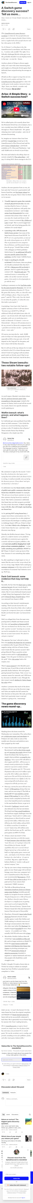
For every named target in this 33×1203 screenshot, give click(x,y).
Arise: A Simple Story (12, 146)
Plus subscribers (20, 157)
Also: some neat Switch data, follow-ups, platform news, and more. (10, 1127)
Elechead (25, 926)
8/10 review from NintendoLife (16, 212)
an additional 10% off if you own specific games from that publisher (18, 254)
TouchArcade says (20, 272)
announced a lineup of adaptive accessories (15, 952)
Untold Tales (12, 141)
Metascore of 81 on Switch (20, 267)
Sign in (29, 2)
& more (9, 89)
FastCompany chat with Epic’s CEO (18, 840)
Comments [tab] (5, 1092)
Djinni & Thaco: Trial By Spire (15, 597)
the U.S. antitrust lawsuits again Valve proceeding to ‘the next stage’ (13, 400)
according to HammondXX (20, 624)
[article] (16, 1125)
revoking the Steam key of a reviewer (19, 642)
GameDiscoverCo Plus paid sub (11, 82)
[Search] (30, 1114)
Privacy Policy (22, 1192)
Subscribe (23, 2)
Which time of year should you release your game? (11, 1137)
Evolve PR (8, 794)
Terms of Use (25, 1063)
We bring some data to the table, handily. (11, 1141)
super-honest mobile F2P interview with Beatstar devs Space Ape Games (17, 946)
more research (11, 666)
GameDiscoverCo (11, 1026)
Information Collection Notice (19, 1065)
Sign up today (16, 89)
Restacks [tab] (13, 1092)
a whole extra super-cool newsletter (15, 736)
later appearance (11, 388)
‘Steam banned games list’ (20, 1015)
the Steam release (21, 192)
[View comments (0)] (9, 29)
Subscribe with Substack (18, 1185)
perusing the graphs (16, 752)
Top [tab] (3, 1114)
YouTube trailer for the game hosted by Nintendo (16, 286)
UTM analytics (15, 789)
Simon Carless (5, 23)
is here (28, 933)
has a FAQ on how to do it (18, 879)
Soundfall (18, 928)
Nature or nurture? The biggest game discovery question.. (10, 1122)
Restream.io (21, 877)
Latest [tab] (8, 1114)
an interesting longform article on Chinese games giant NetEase (17, 889)
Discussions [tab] (15, 1114)
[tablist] (9, 1092)
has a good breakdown (22, 811)
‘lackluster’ (15, 806)
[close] (27, 1150)
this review (15, 659)
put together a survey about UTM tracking (17, 795)
